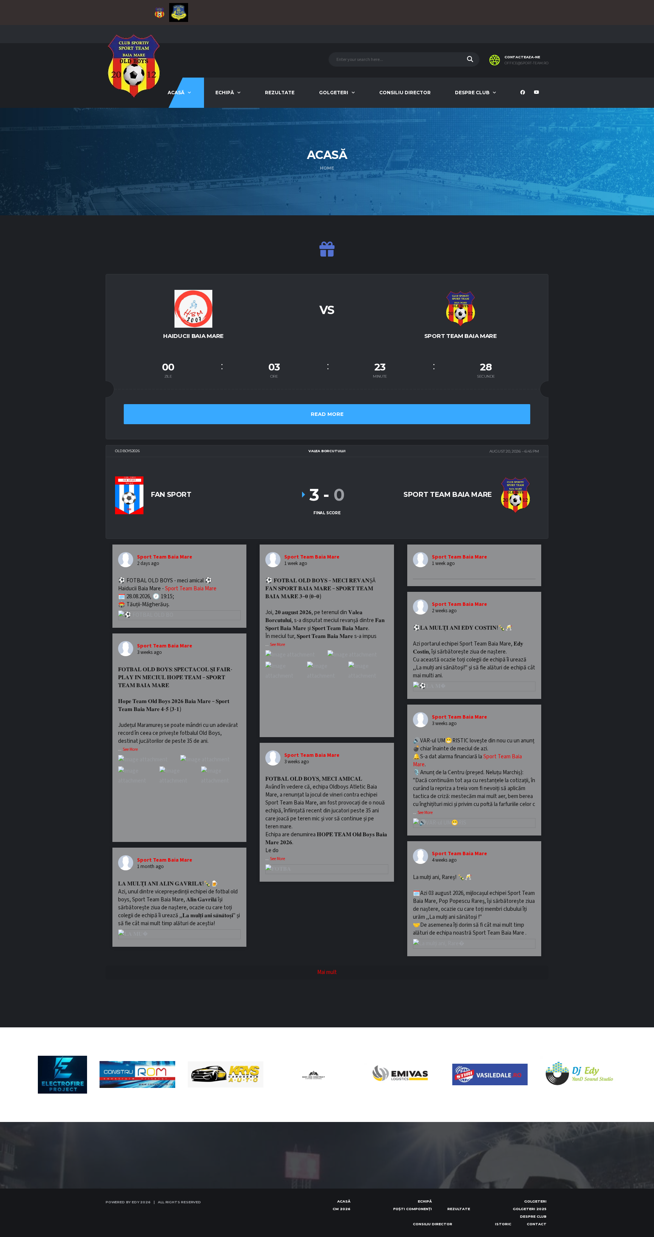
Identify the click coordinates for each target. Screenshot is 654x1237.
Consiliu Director (405, 92)
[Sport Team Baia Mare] (460, 307)
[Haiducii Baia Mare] (193, 307)
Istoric (503, 1224)
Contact (537, 1224)
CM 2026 (341, 1209)
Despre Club (472, 92)
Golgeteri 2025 (530, 1209)
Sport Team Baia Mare (190, 589)
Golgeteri (333, 92)
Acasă (176, 92)
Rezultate (279, 92)
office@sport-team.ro (526, 63)
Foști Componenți (412, 1209)
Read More (327, 414)
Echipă (224, 92)
